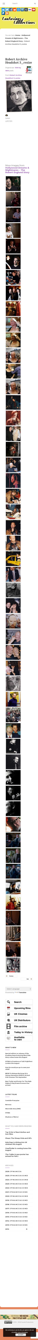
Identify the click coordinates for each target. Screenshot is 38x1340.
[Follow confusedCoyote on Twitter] (7, 10)
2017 (7, 1208)
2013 (7, 1225)
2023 (7, 1184)
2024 (7, 1180)
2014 (7, 1221)
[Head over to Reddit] (15, 10)
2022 (7, 1188)
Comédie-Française (12, 1100)
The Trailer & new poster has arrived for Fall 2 (17, 1155)
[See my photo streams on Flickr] (30, 10)
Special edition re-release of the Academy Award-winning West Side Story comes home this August (18, 1055)
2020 (7, 1196)
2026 (7, 1171)
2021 (7, 1192)
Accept (20, 1335)
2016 (7, 1213)
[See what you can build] (19, 10)
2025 (7, 1176)
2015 (7, 1217)
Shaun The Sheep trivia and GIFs (18, 1138)
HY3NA (7, 1113)
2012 (7, 1229)
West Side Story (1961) (13, 1109)
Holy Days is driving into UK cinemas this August (16, 1143)
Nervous (8, 1104)
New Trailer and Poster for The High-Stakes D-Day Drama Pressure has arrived (18, 1083)
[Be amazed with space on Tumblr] (26, 10)
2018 (7, 1204)
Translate (22, 992)
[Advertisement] (19, 142)
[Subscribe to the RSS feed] (7, 13)
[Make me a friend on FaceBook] (11, 10)
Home (17, 35)
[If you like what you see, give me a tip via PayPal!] (3, 13)
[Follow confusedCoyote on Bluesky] (3, 10)
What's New (10, 1047)
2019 (7, 1200)
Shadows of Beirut (11, 1117)
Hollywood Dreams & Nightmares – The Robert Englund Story (17, 38)
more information (23, 1332)
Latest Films (11, 1094)
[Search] (35, 3)
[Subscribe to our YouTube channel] (33, 10)
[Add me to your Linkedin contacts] (22, 10)
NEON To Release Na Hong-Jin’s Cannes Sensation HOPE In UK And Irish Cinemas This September (17, 1075)
